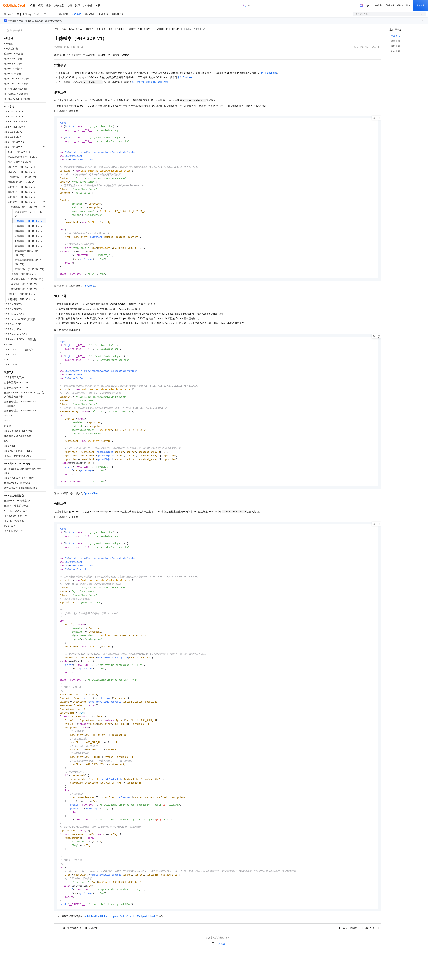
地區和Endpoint (268, 72)
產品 (374, 46)
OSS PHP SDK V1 (117, 28)
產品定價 (89, 14)
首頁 (56, 29)
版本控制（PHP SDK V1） (168, 28)
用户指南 (63, 14)
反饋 (223, 943)
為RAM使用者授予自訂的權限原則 (151, 82)
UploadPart (118, 916)
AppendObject (92, 493)
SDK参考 (101, 28)
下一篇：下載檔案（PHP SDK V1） (356, 927)
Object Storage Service (29, 14)
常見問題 (103, 14)
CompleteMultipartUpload (140, 916)
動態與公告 (118, 14)
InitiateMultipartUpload (96, 916)
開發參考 (76, 14)
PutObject (89, 285)
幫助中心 (8, 14)
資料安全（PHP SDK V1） (141, 28)
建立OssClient (185, 77)
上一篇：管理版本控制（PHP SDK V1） (78, 927)
